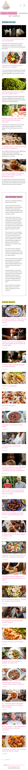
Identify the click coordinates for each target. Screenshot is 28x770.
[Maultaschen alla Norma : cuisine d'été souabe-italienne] (14, 679)
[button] (20, 5)
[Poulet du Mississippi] (14, 383)
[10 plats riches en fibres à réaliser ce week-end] (14, 531)
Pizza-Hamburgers (8, 405)
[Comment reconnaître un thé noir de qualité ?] (14, 36)
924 (6, 759)
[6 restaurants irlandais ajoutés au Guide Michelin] (14, 362)
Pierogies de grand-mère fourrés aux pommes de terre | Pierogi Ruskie (14, 320)
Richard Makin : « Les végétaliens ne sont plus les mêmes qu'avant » (14, 728)
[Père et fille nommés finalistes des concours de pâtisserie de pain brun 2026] (14, 487)
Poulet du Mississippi (9, 386)
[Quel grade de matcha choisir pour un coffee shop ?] (14, 89)
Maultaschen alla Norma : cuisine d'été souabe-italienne (13, 683)
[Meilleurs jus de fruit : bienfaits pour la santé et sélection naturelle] (14, 115)
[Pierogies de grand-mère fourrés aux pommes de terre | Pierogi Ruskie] (14, 316)
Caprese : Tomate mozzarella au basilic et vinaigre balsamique (14, 556)
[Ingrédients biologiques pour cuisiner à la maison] (14, 62)
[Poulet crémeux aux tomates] (14, 639)
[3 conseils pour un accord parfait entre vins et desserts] (14, 144)
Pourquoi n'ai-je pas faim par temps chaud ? (12, 621)
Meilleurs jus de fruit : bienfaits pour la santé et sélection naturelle (13, 120)
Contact (18, 766)
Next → (9, 759)
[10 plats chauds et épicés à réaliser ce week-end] (14, 658)
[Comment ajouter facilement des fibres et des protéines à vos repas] (14, 573)
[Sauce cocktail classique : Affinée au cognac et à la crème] (14, 596)
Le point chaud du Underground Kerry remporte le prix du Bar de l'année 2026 (13, 343)
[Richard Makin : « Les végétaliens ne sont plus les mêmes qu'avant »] (14, 723)
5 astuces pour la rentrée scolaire (11, 447)
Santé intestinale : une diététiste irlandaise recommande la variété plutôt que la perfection (13, 469)
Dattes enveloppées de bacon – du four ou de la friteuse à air (13, 514)
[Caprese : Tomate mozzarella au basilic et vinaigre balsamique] (14, 552)
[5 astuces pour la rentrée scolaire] (14, 443)
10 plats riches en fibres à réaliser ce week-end (14, 535)
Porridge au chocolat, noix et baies (12, 426)
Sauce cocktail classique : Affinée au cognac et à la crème (14, 600)
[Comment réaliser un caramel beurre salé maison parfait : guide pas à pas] (14, 170)
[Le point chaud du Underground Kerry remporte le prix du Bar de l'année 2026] (14, 339)
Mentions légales (11, 766)
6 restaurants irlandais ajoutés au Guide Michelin (13, 365)
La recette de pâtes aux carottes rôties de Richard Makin (14, 750)
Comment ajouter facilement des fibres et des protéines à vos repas (13, 578)
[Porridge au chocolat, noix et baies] (14, 422)
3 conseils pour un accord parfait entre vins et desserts (14, 147)
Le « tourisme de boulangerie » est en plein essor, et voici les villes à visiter (13, 705)
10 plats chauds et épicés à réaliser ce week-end (11, 662)
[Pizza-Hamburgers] (14, 402)
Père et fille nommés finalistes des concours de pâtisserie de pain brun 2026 (13, 492)
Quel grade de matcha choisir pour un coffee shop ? (13, 93)
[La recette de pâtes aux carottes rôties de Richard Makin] (14, 746)
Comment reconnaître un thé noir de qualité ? (13, 40)
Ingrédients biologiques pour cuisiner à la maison (12, 66)
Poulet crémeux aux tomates (12, 642)
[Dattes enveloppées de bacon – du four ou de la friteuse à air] (14, 510)
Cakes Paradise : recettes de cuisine (15, 765)
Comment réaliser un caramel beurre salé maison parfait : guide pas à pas (13, 175)
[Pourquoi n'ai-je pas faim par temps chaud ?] (14, 618)
